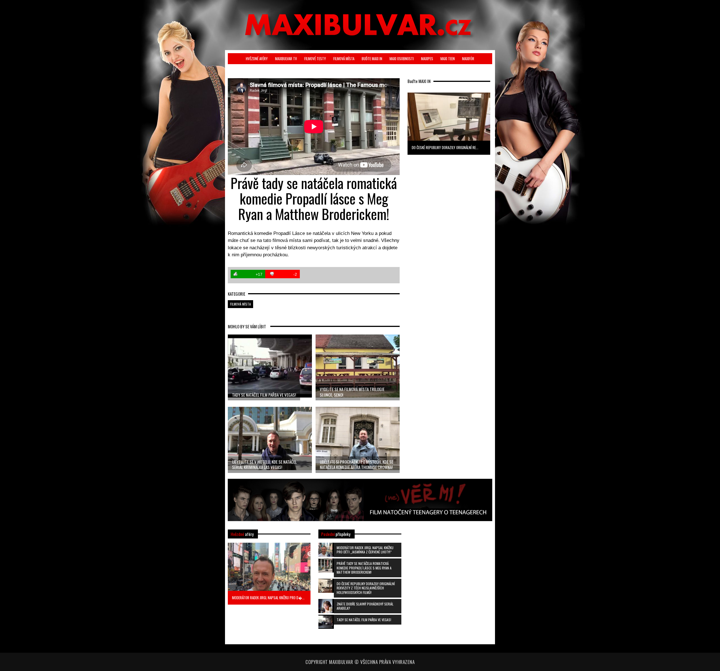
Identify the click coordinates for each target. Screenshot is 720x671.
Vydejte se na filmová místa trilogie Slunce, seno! (352, 392)
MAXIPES (427, 58)
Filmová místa (343, 58)
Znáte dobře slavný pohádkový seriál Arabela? (365, 606)
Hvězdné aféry (257, 58)
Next (499, 123)
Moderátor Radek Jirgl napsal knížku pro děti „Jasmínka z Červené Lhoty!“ (365, 550)
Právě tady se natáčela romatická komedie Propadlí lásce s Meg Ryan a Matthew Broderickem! (364, 567)
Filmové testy (315, 58)
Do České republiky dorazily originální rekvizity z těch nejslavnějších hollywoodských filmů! (366, 588)
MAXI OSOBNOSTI (402, 58)
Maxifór (468, 58)
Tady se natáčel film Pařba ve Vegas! (264, 395)
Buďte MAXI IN (372, 58)
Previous (398, 123)
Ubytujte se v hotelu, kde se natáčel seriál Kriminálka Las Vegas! (264, 464)
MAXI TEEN (447, 58)
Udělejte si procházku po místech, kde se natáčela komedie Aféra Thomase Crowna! (356, 464)
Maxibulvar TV (286, 58)
